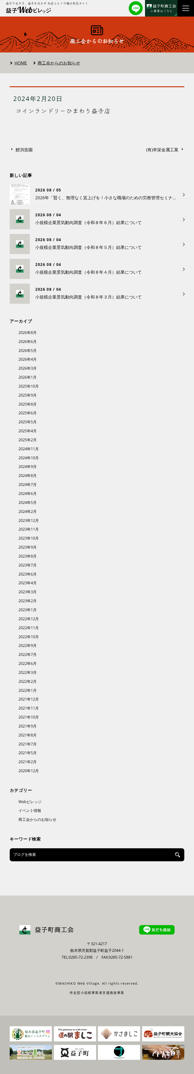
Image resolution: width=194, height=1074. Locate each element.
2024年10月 (28, 457)
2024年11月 (28, 448)
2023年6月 (27, 574)
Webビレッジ (30, 801)
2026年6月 (27, 341)
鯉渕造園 (24, 150)
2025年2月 (27, 439)
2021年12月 (28, 699)
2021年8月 (27, 735)
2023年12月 (28, 520)
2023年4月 (27, 582)
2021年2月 (27, 761)
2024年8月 (27, 475)
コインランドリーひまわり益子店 (63, 110)
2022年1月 (27, 690)
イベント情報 (29, 810)
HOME (20, 63)
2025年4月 (27, 430)
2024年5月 (27, 502)
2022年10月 (28, 636)
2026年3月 (27, 368)
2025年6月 (27, 413)
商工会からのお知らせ (59, 63)
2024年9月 (27, 466)
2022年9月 (27, 645)
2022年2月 (27, 681)
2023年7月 (27, 565)
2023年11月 (28, 529)
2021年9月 (27, 726)
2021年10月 (28, 717)
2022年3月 (27, 672)
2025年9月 (27, 395)
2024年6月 (27, 493)
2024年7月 (27, 484)
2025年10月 (28, 386)
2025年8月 (27, 404)
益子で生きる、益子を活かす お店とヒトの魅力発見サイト (47, 3)
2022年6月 (27, 663)
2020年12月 (28, 770)
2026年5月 (27, 350)
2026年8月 (27, 332)
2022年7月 (27, 654)
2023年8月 (27, 556)
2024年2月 (27, 511)
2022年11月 (28, 627)
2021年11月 (28, 708)
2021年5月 (27, 752)
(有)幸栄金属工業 (162, 150)
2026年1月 (27, 377)
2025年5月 (27, 421)
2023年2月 (27, 600)
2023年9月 (27, 547)
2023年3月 (27, 591)
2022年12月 (28, 618)
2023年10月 (28, 538)
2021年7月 (27, 744)
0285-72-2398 (81, 957)
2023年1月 (27, 609)
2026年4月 (27, 359)
